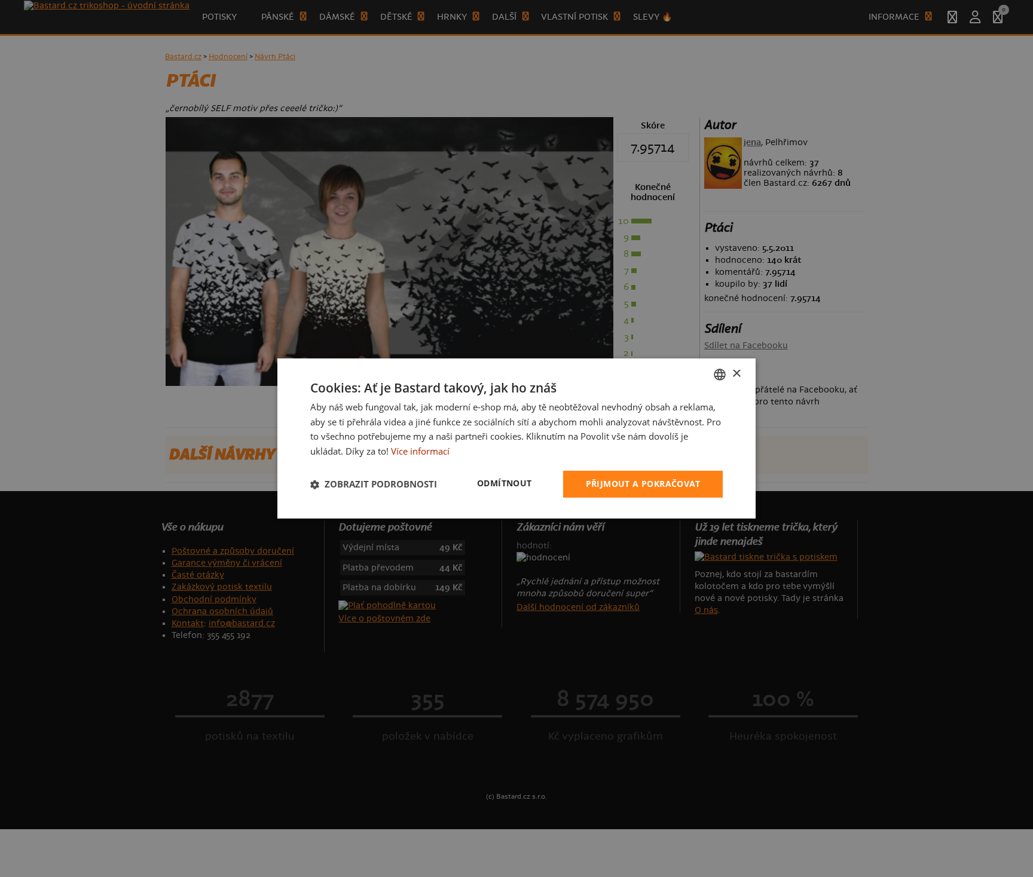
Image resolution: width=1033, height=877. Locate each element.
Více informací (420, 452)
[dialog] (516, 438)
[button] (373, 484)
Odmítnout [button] (504, 483)
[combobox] (720, 375)
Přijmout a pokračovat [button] (643, 483)
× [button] (736, 373)
